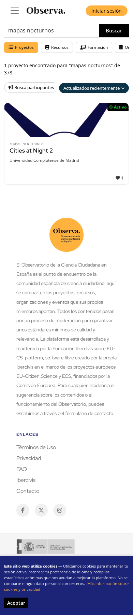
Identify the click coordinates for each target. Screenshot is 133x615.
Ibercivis (25, 480)
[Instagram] (59, 510)
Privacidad (28, 458)
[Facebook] (22, 510)
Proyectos (24, 47)
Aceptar (16, 603)
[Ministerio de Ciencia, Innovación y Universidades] (45, 546)
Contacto (27, 491)
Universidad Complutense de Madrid (44, 160)
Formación (98, 47)
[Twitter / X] (41, 510)
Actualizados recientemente (91, 88)
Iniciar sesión (106, 11)
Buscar (114, 30)
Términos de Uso (36, 447)
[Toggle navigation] (14, 10)
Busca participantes (34, 87)
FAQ (21, 469)
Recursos (60, 47)
